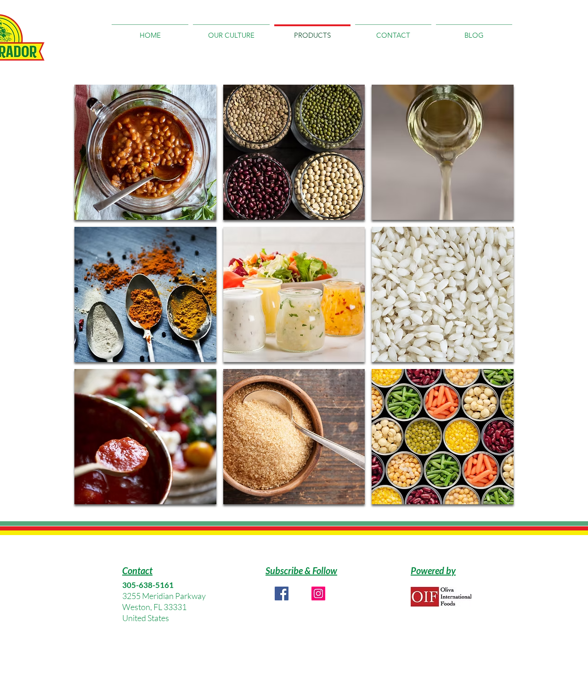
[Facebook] (281, 593)
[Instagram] (318, 593)
